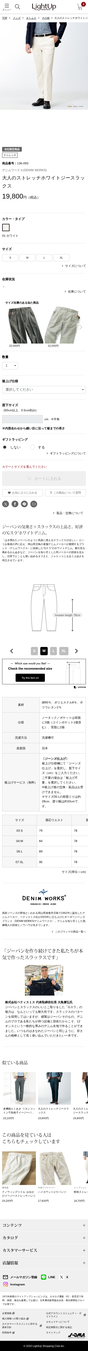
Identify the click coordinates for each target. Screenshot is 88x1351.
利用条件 (7, 1332)
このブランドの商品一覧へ (70, 931)
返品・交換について (69, 513)
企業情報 (7, 1313)
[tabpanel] (44, 67)
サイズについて (75, 266)
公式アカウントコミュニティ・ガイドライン (63, 1315)
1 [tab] (70, 106)
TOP (4, 18)
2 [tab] (75, 106)
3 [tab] (81, 106)
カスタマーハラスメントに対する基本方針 (19, 1325)
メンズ (17, 18)
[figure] (12, 651)
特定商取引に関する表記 (59, 1327)
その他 (46, 18)
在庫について (77, 291)
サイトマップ (53, 1332)
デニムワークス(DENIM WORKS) (24, 170)
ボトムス (31, 18)
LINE (51, 1277)
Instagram (17, 1284)
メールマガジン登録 (23, 1277)
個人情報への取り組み (14, 1318)
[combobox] (44, 651)
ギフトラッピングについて (68, 453)
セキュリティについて (58, 1321)
